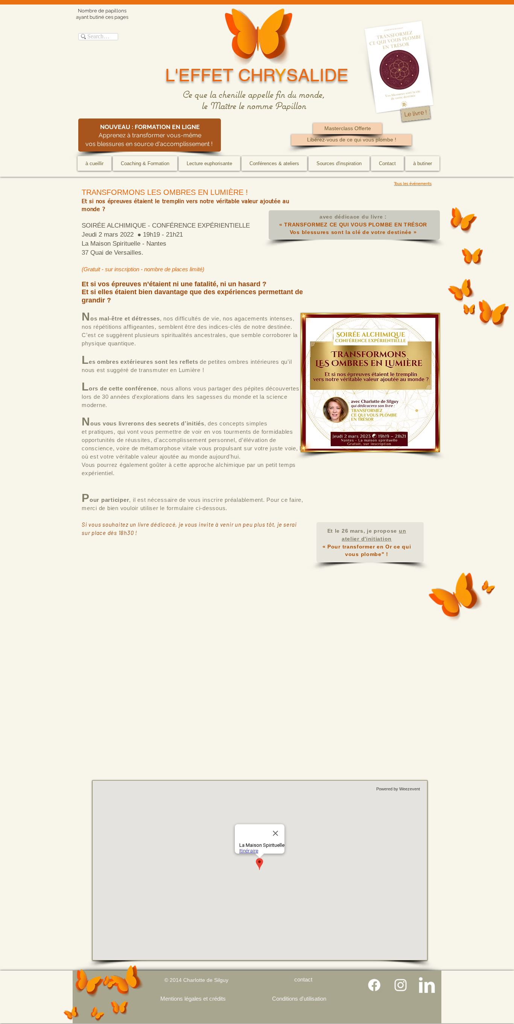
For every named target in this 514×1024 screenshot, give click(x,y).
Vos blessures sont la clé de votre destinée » (353, 232)
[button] (145, 163)
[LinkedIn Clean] (427, 985)
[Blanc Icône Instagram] (400, 985)
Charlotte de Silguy (205, 980)
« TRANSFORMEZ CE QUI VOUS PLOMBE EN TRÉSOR (353, 225)
